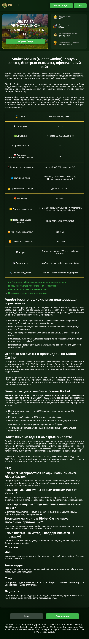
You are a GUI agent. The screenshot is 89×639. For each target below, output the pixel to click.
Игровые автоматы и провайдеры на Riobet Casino (33, 286)
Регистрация (61, 5)
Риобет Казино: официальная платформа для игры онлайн (37, 282)
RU (80, 5)
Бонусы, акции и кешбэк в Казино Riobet (27, 289)
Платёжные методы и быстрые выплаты (27, 293)
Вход (26, 616)
